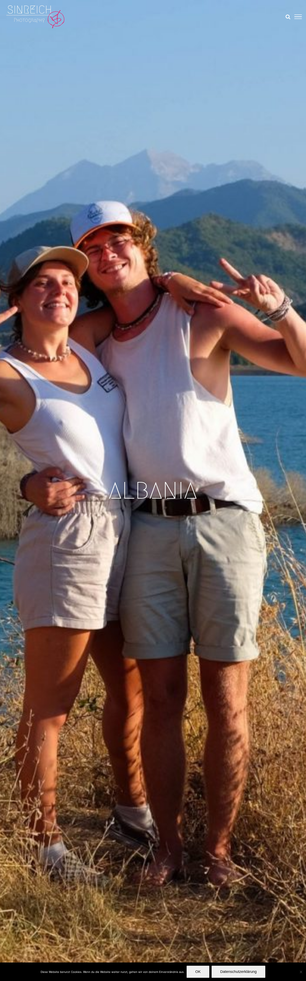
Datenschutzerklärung (238, 972)
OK (198, 972)
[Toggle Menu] (298, 17)
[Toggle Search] (288, 16)
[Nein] (301, 972)
